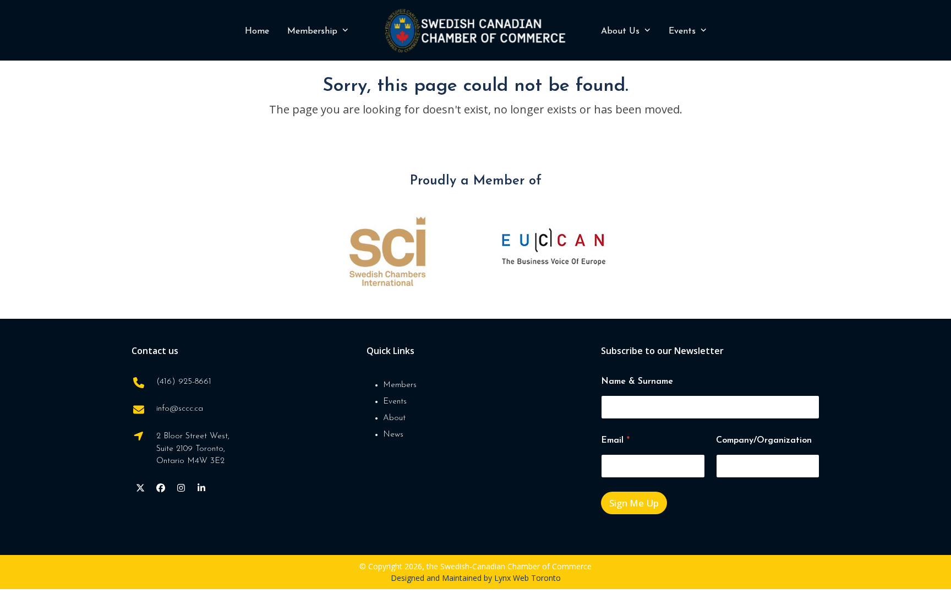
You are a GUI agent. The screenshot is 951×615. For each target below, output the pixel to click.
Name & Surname (637, 381)
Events (395, 402)
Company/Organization (764, 440)
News (393, 435)
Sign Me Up (634, 503)
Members (400, 385)
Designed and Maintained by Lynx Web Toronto (476, 578)
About (394, 418)
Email (615, 440)
